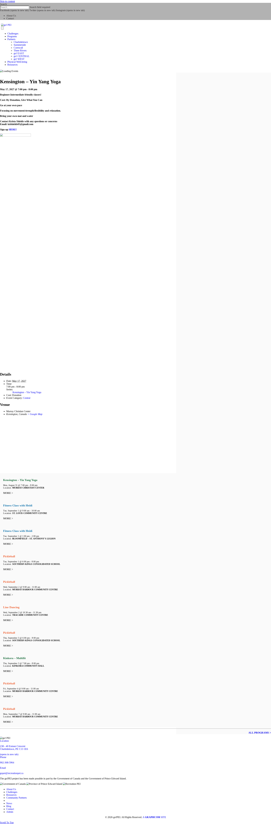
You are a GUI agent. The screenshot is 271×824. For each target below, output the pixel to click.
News (9, 803)
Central (26, 398)
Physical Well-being (17, 61)
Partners (11, 39)
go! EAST (19, 53)
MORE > (8, 493)
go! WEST (19, 59)
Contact (10, 18)
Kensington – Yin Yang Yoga (27, 392)
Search (3, 4)
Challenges (12, 33)
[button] (7, 822)
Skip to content (7, 1)
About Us (11, 15)
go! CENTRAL (21, 56)
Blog (8, 806)
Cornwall (18, 47)
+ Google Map (34, 414)
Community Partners (16, 797)
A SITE (154, 817)
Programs (12, 36)
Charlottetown (21, 42)
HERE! (13, 129)
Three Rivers (20, 50)
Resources (12, 64)
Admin (9, 811)
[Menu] (2, 28)
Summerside (20, 45)
